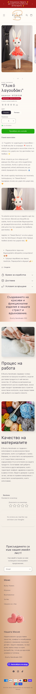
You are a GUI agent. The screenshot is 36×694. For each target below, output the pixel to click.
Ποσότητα (5, 117)
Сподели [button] (7, 267)
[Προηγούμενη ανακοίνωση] (4, 4)
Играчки (7, 590)
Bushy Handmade (14, 687)
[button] (4, 15)
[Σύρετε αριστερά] (13, 78)
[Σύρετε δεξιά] (22, 78)
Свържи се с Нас (10, 604)
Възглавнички (9, 595)
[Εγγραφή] (30, 569)
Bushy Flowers (9, 586)
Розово (6, 112)
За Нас (6, 599)
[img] (8, 105)
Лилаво (17, 112)
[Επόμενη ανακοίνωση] (32, 4)
